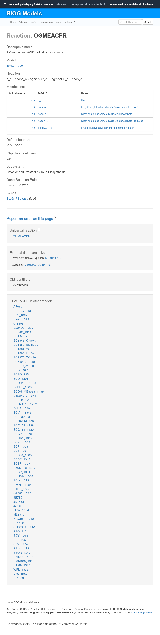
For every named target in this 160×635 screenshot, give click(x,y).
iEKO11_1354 (22, 484)
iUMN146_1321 (23, 556)
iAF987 (17, 306)
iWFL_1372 (20, 569)
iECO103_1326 (23, 425)
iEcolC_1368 (21, 442)
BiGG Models (24, 13)
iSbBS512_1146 (24, 527)
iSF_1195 (19, 539)
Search (147, 21)
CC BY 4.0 (44, 265)
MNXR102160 (53, 258)
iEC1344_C (20, 336)
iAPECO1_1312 (23, 310)
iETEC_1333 (21, 489)
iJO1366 (18, 506)
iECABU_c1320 (23, 366)
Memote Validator (64, 21)
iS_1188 (18, 523)
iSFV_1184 (20, 544)
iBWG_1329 (15, 65)
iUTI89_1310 (21, 565)
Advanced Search (28, 21)
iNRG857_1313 (23, 518)
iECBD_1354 (21, 374)
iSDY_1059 (20, 535)
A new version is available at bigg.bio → (132, 4)
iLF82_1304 (21, 510)
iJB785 (17, 497)
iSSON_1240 (22, 552)
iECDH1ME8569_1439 (28, 391)
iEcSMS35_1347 (24, 467)
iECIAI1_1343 (22, 412)
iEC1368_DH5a (23, 353)
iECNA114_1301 (24, 421)
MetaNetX (30, 265)
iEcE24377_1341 (24, 395)
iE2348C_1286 (23, 327)
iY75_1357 (20, 574)
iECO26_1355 (22, 433)
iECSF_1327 (21, 463)
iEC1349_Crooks (24, 340)
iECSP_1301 (21, 472)
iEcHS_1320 (21, 408)
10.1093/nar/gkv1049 (141, 612)
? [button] (55, 218)
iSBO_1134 (20, 531)
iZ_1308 (18, 578)
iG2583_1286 (22, 493)
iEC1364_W (21, 349)
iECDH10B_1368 (24, 382)
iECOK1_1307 (22, 438)
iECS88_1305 (22, 455)
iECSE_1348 (21, 459)
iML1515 (19, 514)
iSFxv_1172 (21, 548)
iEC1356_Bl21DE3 (25, 344)
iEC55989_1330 (24, 361)
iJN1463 (18, 501)
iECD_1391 (20, 378)
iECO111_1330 (23, 429)
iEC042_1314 (22, 332)
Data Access (46, 21)
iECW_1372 (21, 480)
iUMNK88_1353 (23, 561)
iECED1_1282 (22, 400)
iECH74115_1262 (25, 404)
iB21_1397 (20, 315)
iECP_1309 (20, 446)
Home (13, 21)
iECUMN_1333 (23, 476)
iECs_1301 (20, 450)
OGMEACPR (21, 236)
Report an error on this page (30, 218)
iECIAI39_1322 (23, 416)
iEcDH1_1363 (22, 387)
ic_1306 (18, 323)
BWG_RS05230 (17, 198)
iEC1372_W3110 (24, 357)
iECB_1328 (20, 370)
